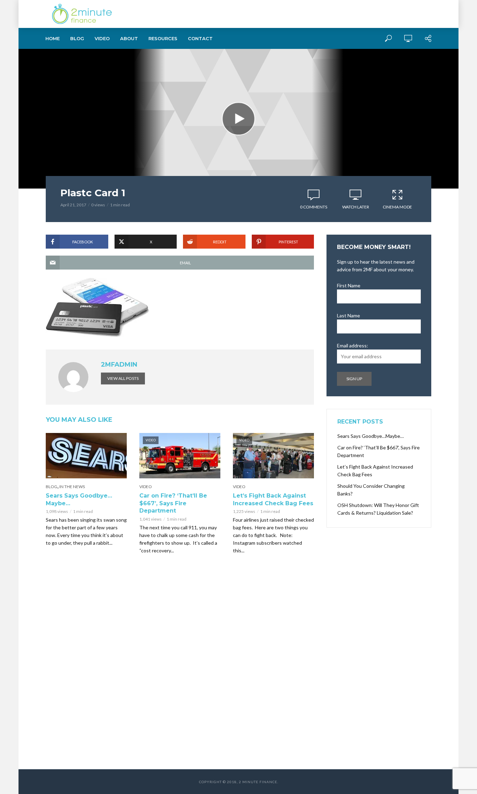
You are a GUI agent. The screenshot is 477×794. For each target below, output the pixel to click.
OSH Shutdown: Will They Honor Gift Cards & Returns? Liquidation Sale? (378, 509)
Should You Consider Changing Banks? (371, 490)
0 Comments (313, 206)
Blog (77, 38)
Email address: (352, 345)
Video (102, 38)
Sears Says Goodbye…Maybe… (79, 499)
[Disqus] (180, 667)
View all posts (123, 378)
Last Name (348, 315)
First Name (348, 285)
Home (52, 38)
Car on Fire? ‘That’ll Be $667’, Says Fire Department (173, 503)
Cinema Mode (397, 206)
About (129, 38)
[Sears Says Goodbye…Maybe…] (86, 455)
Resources (162, 38)
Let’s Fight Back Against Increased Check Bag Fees (273, 499)
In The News (72, 486)
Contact (200, 38)
